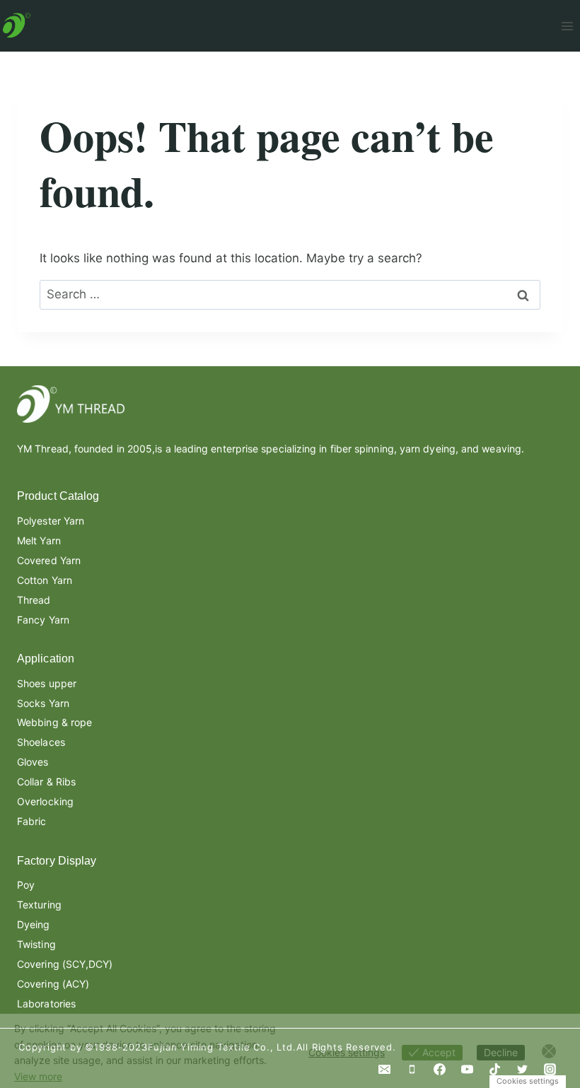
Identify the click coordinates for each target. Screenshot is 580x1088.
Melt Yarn (39, 540)
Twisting (36, 944)
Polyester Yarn (50, 521)
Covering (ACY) (53, 984)
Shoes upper (46, 683)
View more (38, 1076)
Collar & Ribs (46, 782)
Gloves (33, 762)
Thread (34, 600)
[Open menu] (567, 26)
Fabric (32, 821)
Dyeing (33, 924)
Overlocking (45, 801)
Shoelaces (41, 742)
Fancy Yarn (43, 620)
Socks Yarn (43, 703)
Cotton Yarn (44, 580)
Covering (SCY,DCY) (65, 964)
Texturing (39, 905)
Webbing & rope (54, 722)
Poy (26, 885)
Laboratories (46, 1004)
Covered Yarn (49, 560)
